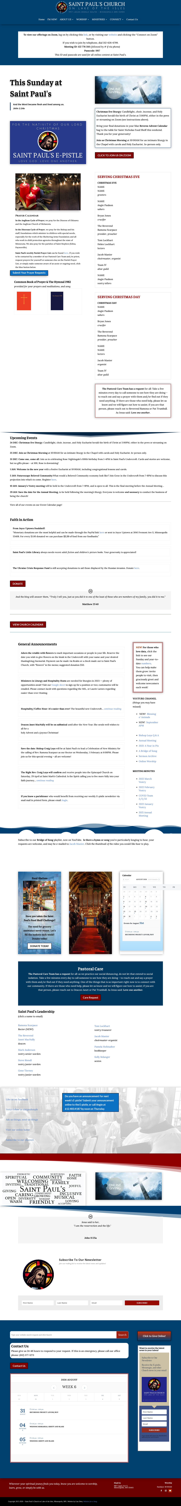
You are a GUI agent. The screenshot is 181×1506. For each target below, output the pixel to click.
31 (129, 916)
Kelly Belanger (102, 1056)
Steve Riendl (25, 1060)
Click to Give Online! (154, 1335)
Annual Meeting (147, 740)
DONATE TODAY (39, 946)
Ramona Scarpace (28, 1025)
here (66, 253)
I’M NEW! (52, 19)
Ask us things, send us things (22, 1119)
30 (124, 916)
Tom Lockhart (102, 1026)
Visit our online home (18, 1129)
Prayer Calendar (26, 215)
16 (124, 907)
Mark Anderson (26, 1049)
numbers (146, 663)
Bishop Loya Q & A (149, 735)
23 (124, 912)
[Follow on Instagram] (165, 1490)
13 (146, 902)
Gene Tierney (25, 1070)
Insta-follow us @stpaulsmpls (22, 1109)
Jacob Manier (76, 843)
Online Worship (147, 761)
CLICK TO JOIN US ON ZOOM (114, 155)
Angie (64, 800)
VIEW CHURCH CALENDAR (28, 624)
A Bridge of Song (148, 750)
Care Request (90, 997)
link (85, 34)
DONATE (18, 583)
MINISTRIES (98, 19)
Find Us (117, 1482)
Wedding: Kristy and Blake (42, 1441)
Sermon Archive (147, 756)
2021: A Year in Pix (149, 745)
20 (146, 907)
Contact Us (132, 19)
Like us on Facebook (17, 1099)
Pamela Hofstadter (104, 1046)
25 (135, 912)
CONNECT (115, 19)
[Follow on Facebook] (161, 1490)
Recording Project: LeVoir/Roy (139, 935)
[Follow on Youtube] (170, 1490)
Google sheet (58, 684)
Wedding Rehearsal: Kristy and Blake (47, 1427)
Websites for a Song (90, 1501)
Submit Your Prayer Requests (29, 272)
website (113, 34)
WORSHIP (81, 19)
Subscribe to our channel (19, 1139)
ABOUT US (65, 19)
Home (42, 19)
